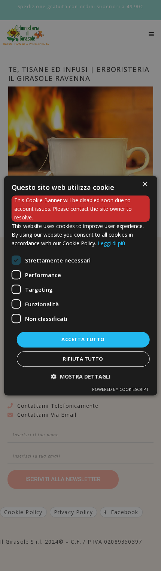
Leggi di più (111, 243)
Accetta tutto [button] (82, 339)
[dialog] (80, 286)
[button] (80, 376)
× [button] (145, 184)
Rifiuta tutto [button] (83, 358)
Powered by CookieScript (120, 389)
